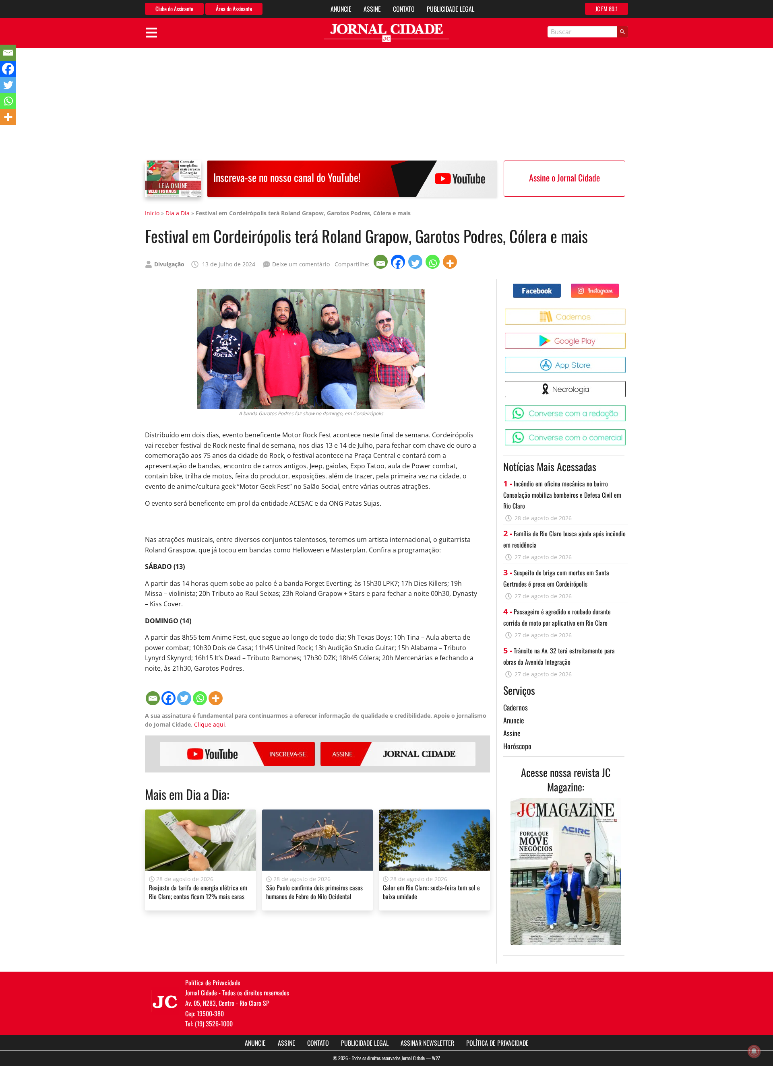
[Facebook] (399, 262)
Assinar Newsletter (427, 1043)
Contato (404, 9)
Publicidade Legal (450, 9)
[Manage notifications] (754, 1051)
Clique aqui (209, 724)
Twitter (618, 286)
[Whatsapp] (433, 262)
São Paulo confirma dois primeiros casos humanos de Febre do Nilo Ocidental (314, 892)
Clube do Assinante (174, 8)
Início (152, 213)
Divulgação (169, 264)
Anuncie (341, 9)
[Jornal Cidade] (386, 33)
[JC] (165, 1001)
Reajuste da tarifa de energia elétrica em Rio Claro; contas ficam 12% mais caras (198, 892)
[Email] (381, 262)
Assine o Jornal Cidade (564, 177)
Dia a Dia (177, 213)
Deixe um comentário (301, 264)
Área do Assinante (234, 8)
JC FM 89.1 (606, 8)
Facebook (560, 286)
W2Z (436, 1058)
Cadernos (515, 707)
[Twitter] (416, 262)
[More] (451, 262)
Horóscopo (517, 746)
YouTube (237, 754)
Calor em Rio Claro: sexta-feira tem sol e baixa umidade (431, 892)
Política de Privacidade (497, 1043)
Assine (372, 9)
